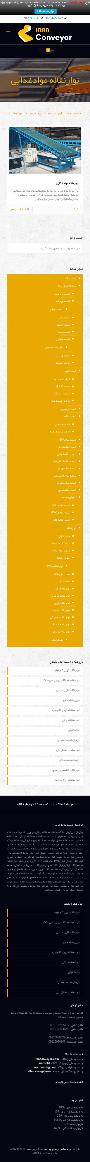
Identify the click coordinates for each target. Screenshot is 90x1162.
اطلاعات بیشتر (18, 209)
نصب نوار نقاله (62, 574)
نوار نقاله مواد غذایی (67, 183)
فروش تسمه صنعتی (68, 740)
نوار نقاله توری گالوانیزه (67, 670)
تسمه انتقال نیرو (67, 285)
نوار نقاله (71, 528)
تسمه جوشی (63, 325)
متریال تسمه (69, 497)
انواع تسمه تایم (61, 379)
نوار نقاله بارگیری (60, 596)
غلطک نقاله (57, 640)
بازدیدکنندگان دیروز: (71, 1120)
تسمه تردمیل (68, 409)
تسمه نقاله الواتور (66, 454)
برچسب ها (35, 113)
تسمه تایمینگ (62, 393)
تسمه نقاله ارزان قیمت (67, 780)
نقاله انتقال (63, 581)
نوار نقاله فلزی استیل (68, 690)
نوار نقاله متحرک (61, 624)
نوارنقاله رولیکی (61, 631)
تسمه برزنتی (62, 294)
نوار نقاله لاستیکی (60, 617)
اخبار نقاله (70, 278)
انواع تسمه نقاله (45, 11)
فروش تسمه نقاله (60, 431)
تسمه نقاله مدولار (66, 483)
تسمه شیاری (63, 339)
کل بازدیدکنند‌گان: (72, 1128)
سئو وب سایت (48, 1148)
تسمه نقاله (70, 416)
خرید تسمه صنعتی (69, 760)
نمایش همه (72, 113)
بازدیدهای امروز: (73, 1107)
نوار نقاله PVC (55, 566)
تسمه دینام (56, 309)
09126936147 (31, 18)
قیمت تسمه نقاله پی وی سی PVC (61, 680)
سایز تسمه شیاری (53, 347)
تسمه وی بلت (62, 355)
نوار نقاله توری (62, 603)
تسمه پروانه (63, 301)
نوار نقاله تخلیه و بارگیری (66, 770)
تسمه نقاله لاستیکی (65, 475)
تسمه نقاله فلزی (61, 520)
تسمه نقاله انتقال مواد (64, 461)
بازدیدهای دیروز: (73, 1116)
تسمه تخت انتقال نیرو (68, 750)
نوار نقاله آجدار (61, 588)
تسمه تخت (64, 317)
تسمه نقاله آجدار (67, 447)
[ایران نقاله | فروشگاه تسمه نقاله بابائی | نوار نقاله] (45, 33)
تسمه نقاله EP (68, 440)
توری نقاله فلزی (71, 700)
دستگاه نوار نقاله (60, 543)
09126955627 (54, 18)
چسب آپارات (63, 536)
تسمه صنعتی (62, 424)
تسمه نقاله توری (67, 468)
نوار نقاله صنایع (61, 610)
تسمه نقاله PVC (60, 512)
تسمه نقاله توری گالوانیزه (66, 710)
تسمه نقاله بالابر (71, 720)
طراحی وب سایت (69, 1148)
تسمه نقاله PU (61, 505)
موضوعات (17, 113)
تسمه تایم (70, 371)
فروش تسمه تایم (60, 401)
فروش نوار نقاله (61, 550)
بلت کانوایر (74, 730)
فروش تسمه (63, 363)
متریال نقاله (63, 558)
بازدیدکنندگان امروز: (71, 1111)
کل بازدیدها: (75, 1124)
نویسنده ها (53, 113)
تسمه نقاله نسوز (67, 490)
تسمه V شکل (62, 386)
